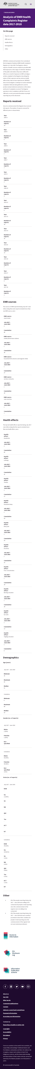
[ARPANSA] (11, 4)
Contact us (6, 1022)
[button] (5, 986)
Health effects (9, 42)
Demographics (9, 45)
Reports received (9, 36)
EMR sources (8, 39)
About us (6, 994)
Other (6, 49)
